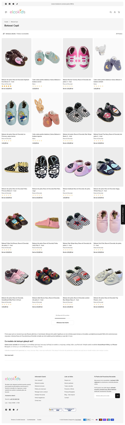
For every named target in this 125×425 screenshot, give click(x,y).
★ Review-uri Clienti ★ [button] (123, 215)
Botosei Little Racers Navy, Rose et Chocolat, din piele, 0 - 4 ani (46, 299)
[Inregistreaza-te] (117, 395)
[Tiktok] (17, 4)
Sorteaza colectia (17, 33)
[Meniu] (6, 12)
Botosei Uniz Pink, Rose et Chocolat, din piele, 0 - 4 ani (107, 244)
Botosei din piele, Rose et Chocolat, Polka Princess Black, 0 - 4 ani (14, 190)
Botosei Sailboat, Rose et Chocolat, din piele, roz (76, 190)
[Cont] (115, 12)
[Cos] (119, 12)
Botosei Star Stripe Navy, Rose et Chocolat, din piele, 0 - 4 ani (77, 244)
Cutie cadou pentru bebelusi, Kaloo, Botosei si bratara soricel (46, 81)
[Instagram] (6, 4)
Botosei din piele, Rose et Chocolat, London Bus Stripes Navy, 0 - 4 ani (76, 299)
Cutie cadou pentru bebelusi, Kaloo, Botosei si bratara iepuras (46, 135)
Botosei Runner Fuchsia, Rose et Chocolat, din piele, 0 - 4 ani (77, 81)
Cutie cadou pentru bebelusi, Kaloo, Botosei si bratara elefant (108, 81)
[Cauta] (111, 12)
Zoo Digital (78, 419)
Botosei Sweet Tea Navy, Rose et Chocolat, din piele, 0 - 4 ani (108, 135)
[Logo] (17, 12)
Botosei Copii (14, 22)
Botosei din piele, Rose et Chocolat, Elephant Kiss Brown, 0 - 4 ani (15, 81)
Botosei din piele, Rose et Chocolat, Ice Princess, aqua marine (13, 135)
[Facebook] (9, 4)
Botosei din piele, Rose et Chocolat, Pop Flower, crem (106, 299)
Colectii (6, 22)
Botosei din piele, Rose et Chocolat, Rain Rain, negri (46, 190)
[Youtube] (13, 4)
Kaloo (33, 84)
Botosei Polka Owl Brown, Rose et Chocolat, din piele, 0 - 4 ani (15, 244)
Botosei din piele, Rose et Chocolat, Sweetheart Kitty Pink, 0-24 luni (12, 299)
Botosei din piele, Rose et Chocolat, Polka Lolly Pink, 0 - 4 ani (45, 244)
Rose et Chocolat (6, 84)
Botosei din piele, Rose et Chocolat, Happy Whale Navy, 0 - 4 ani (106, 190)
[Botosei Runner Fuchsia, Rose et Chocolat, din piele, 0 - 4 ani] (78, 58)
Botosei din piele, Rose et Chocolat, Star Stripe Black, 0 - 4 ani (77, 135)
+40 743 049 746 (14, 399)
